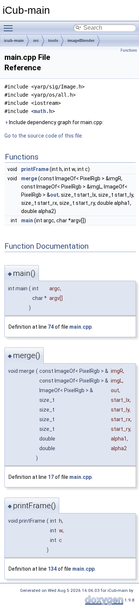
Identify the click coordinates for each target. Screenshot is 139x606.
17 (51, 477)
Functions (128, 50)
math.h (43, 111)
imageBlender (81, 40)
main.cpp (80, 327)
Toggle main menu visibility (9, 28)
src (36, 40)
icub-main (14, 40)
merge (29, 178)
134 (52, 569)
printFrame (35, 169)
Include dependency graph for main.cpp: (55, 122)
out (54, 195)
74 (51, 327)
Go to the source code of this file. (43, 136)
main (27, 220)
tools (53, 40)
